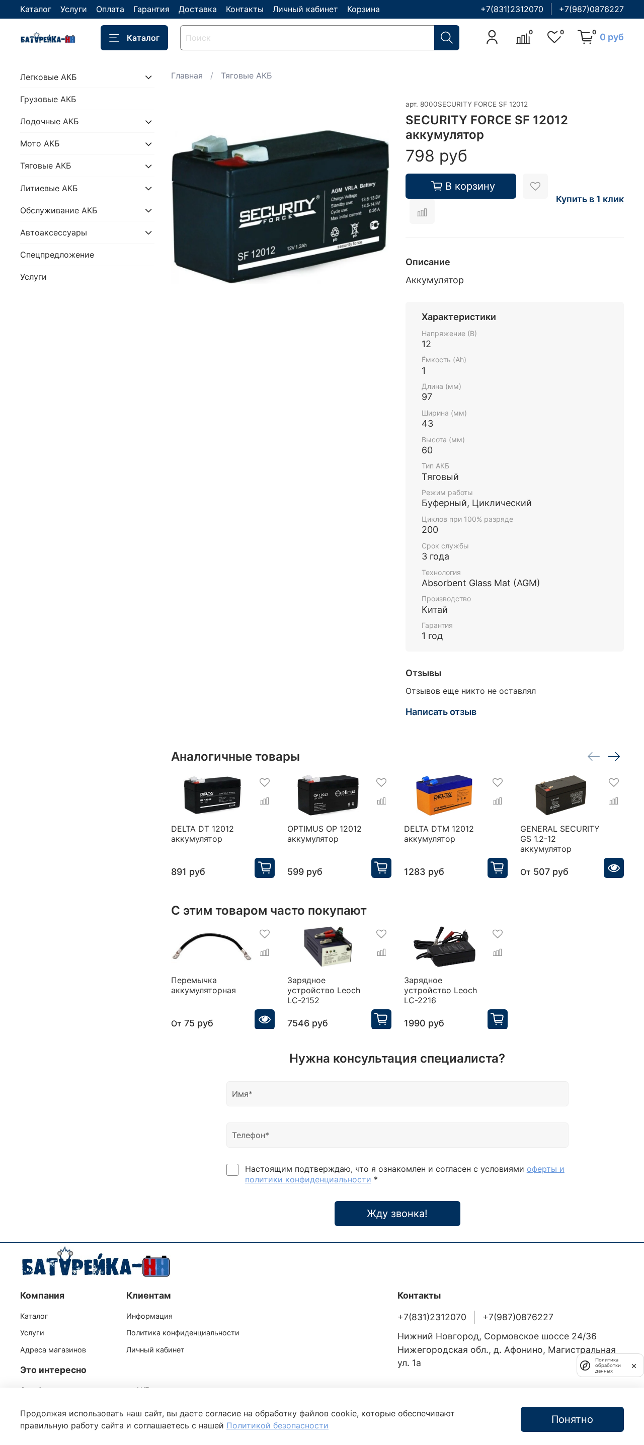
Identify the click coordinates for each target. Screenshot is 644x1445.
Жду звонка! (397, 1214)
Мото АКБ (40, 144)
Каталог (35, 9)
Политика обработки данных (608, 1365)
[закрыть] (634, 1365)
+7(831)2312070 (511, 9)
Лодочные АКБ (49, 122)
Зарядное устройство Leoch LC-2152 (323, 990)
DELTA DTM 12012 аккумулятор (438, 834)
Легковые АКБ (48, 77)
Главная (187, 75)
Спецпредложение (57, 255)
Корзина (363, 9)
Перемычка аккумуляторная (203, 985)
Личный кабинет (305, 9)
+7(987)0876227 (591, 9)
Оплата (110, 9)
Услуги (73, 9)
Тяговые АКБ (246, 75)
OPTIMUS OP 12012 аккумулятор (324, 834)
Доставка (198, 9)
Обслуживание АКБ (59, 210)
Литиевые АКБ (49, 188)
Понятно (572, 1419)
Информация (149, 1316)
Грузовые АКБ (48, 99)
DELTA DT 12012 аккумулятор (202, 834)
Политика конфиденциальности (182, 1332)
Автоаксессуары (53, 232)
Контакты (245, 9)
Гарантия (151, 9)
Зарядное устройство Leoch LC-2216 (440, 990)
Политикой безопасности (277, 1425)
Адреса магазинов (53, 1349)
